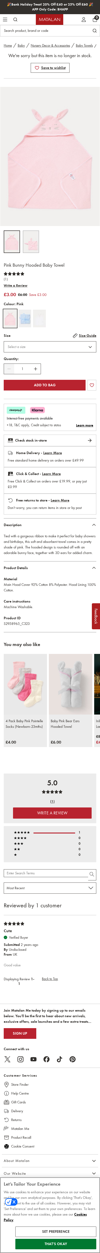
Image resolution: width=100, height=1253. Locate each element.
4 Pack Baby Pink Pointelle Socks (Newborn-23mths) (24, 724)
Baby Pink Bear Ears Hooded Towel (65, 724)
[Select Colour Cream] (39, 318)
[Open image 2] (31, 241)
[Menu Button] (5, 19)
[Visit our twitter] (7, 1059)
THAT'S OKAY (56, 1244)
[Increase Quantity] (35, 369)
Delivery (17, 1111)
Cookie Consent (22, 1146)
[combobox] (50, 346)
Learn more (84, 425)
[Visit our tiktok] (59, 1059)
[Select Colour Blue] (24, 318)
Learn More (52, 453)
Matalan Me (20, 1128)
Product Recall (21, 1137)
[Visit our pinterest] (72, 1059)
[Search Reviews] (92, 874)
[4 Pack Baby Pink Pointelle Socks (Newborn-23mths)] (25, 684)
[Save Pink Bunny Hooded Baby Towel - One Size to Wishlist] (37, 68)
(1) (6, 279)
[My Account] (84, 19)
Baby (21, 45)
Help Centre (20, 1093)
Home (8, 45)
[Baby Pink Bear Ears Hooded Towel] (70, 684)
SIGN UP (20, 1033)
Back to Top (50, 979)
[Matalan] (49, 19)
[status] (22, 369)
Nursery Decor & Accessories (50, 45)
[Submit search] (15, 19)
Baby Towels (84, 45)
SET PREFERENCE (56, 1231)
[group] (11, 742)
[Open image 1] (12, 241)
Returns (16, 1120)
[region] (50, 1215)
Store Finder (20, 1084)
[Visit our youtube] (33, 1059)
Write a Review (15, 285)
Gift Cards (18, 1102)
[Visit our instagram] (20, 1059)
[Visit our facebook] (46, 1059)
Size (7, 335)
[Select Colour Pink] (10, 318)
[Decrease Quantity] (9, 369)
